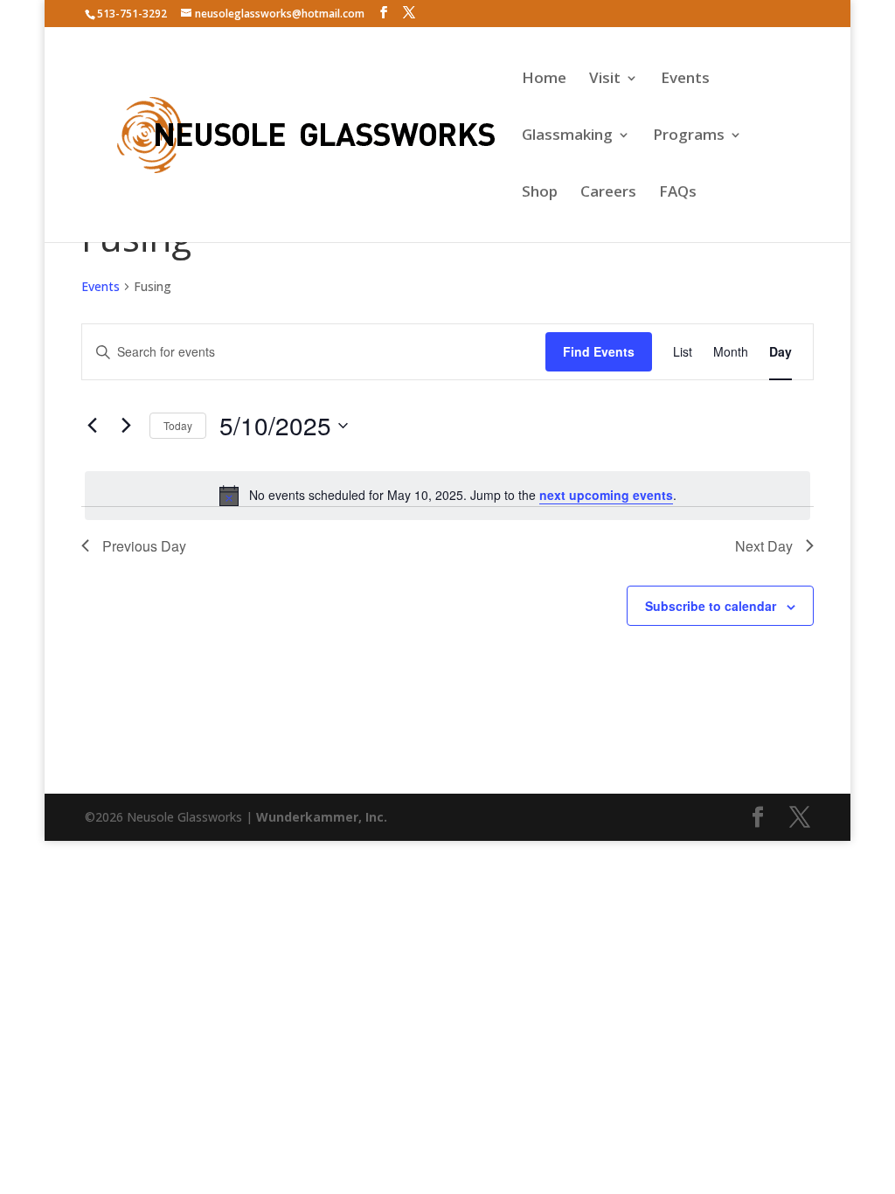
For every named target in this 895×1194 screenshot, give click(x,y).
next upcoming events (606, 494)
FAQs (678, 193)
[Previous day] (91, 425)
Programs (689, 136)
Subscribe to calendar (710, 605)
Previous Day (144, 546)
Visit (605, 79)
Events (685, 79)
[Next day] (125, 425)
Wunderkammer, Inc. (321, 817)
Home (544, 79)
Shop (540, 193)
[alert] (447, 495)
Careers (608, 193)
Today (177, 425)
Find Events (599, 351)
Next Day (764, 546)
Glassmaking (567, 136)
